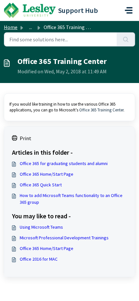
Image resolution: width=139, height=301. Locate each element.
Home (10, 27)
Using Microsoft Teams (41, 227)
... (30, 27)
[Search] (126, 39)
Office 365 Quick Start (41, 185)
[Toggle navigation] (128, 10)
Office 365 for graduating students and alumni (64, 163)
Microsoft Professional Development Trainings (64, 238)
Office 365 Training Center (101, 110)
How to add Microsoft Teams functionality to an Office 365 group (71, 198)
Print (25, 138)
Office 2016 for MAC (39, 259)
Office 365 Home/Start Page (46, 174)
